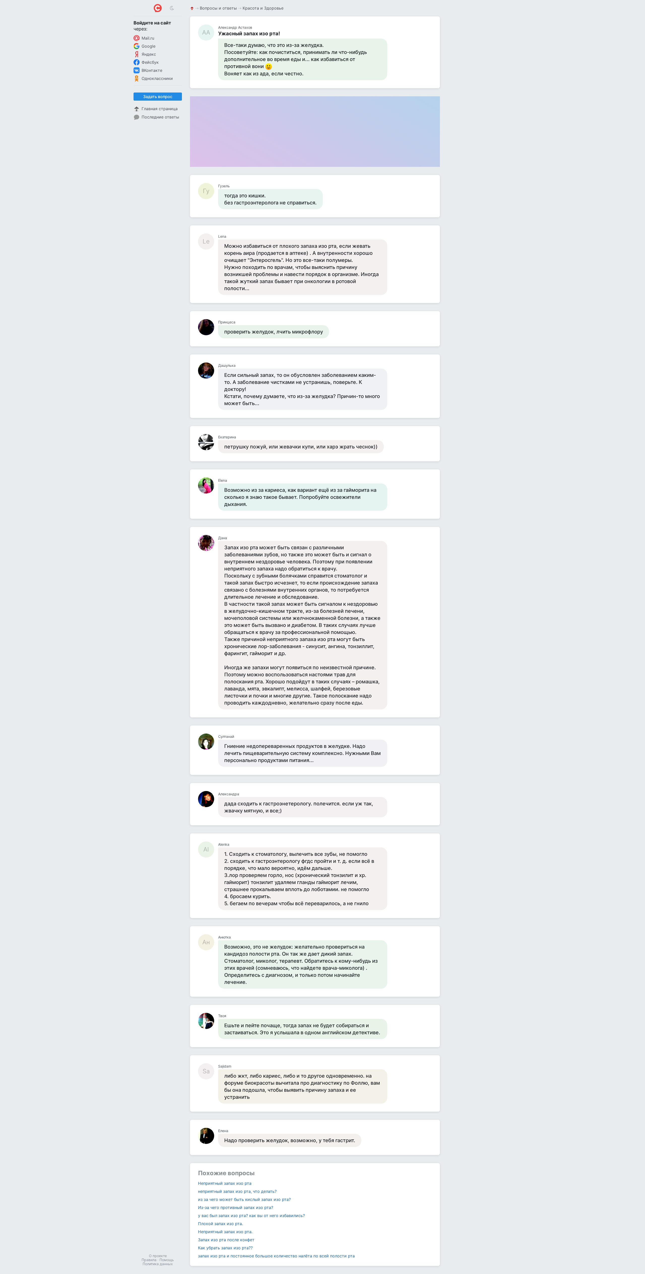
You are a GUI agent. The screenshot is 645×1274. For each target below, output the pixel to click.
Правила (149, 1260)
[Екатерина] (208, 442)
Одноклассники (157, 78)
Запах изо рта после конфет (226, 1239)
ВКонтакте (152, 70)
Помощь (166, 1260)
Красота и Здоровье (263, 8)
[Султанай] (208, 742)
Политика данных (158, 1264)
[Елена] (208, 1136)
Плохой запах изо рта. (220, 1223)
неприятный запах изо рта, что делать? (237, 1191)
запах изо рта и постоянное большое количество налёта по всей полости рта (276, 1255)
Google (148, 46)
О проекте (158, 1256)
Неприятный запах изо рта (224, 1183)
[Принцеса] (208, 327)
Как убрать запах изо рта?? (225, 1247)
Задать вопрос (157, 96)
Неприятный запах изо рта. (225, 1231)
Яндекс (149, 54)
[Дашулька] (208, 370)
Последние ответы (160, 116)
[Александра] (208, 799)
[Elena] (208, 485)
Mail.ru (148, 38)
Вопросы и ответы (218, 8)
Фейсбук (150, 62)
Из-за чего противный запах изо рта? (235, 1207)
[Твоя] (208, 1021)
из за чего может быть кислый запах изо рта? (244, 1199)
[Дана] (208, 543)
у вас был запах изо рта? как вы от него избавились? (251, 1215)
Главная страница (160, 108)
